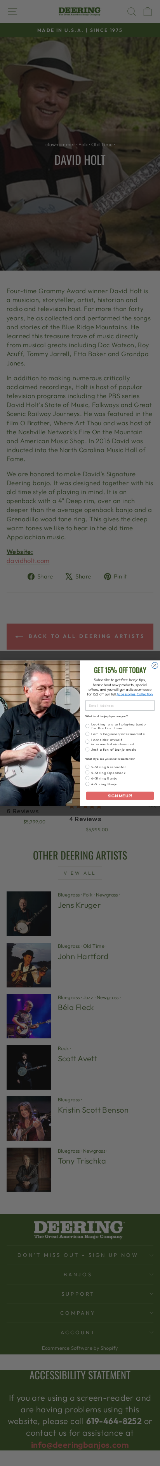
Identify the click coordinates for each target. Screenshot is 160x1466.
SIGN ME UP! (120, 795)
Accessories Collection (135, 694)
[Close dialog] (155, 665)
